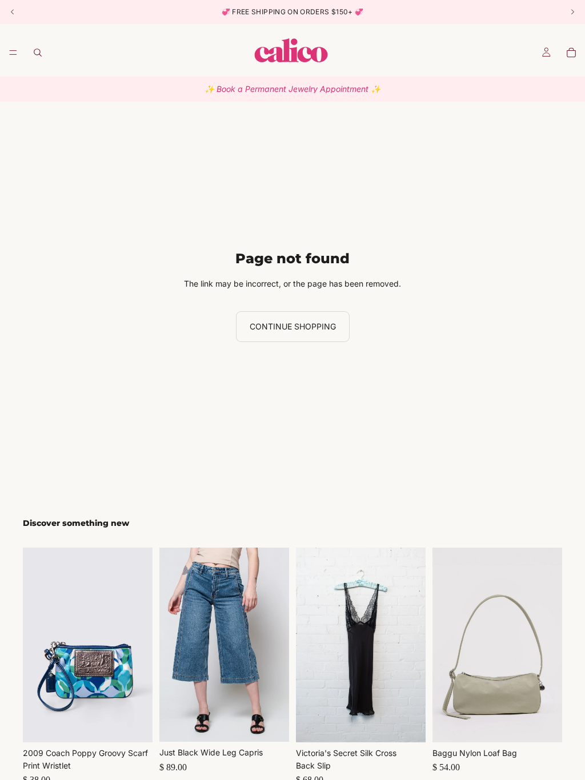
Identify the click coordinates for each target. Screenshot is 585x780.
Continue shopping (293, 326)
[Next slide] (140, 644)
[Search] (37, 52)
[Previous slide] (35, 644)
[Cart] (571, 52)
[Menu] (13, 52)
